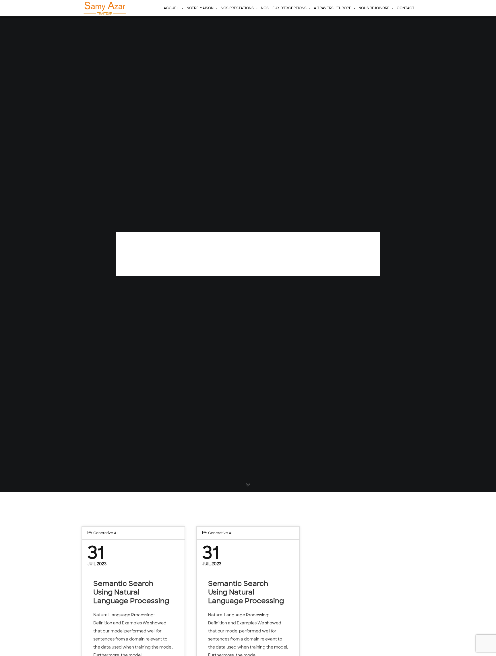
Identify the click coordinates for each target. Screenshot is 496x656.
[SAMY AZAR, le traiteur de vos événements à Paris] (104, 8)
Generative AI (105, 533)
